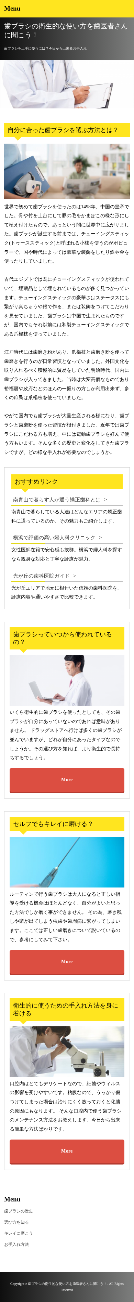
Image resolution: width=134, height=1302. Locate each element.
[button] (67, 8)
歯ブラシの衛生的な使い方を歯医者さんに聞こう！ (66, 30)
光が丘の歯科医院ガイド (41, 576)
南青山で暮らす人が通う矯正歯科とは (57, 499)
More (66, 779)
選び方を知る (16, 1222)
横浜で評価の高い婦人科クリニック (54, 537)
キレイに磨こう (18, 1233)
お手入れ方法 (16, 1244)
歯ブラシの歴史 (18, 1211)
